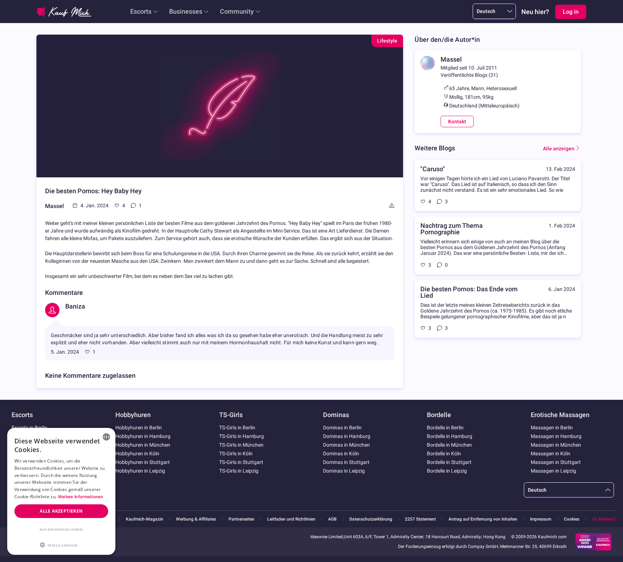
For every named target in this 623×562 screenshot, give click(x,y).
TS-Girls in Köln (236, 453)
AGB (332, 519)
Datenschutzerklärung (370, 519)
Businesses (185, 11)
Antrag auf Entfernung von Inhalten (483, 519)
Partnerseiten (242, 519)
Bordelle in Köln (444, 453)
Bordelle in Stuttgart (449, 462)
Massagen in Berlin (552, 427)
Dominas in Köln (341, 453)
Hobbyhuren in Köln (137, 453)
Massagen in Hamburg (556, 436)
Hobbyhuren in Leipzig (140, 471)
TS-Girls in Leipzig (239, 471)
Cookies (571, 519)
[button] (61, 544)
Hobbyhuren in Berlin (138, 427)
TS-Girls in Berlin (237, 427)
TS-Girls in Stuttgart (241, 462)
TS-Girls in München (241, 445)
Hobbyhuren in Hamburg (143, 436)
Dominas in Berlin (342, 427)
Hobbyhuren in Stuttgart (142, 462)
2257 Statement (420, 519)
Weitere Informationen (80, 496)
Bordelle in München (449, 445)
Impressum (540, 519)
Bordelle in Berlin (445, 427)
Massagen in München (556, 445)
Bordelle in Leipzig (447, 471)
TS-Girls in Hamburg (241, 436)
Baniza (75, 306)
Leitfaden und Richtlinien (291, 519)
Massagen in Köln (550, 453)
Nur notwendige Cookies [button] (61, 529)
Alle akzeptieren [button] (61, 511)
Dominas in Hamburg (346, 436)
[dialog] (61, 491)
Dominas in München (346, 445)
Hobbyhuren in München (142, 445)
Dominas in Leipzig (344, 471)
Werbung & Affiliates (196, 519)
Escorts (140, 11)
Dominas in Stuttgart (346, 462)
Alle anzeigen (558, 148)
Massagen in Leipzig (553, 471)
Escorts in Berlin (29, 427)
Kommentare (64, 292)
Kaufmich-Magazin (144, 519)
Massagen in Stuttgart (556, 462)
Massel (54, 206)
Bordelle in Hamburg (449, 436)
